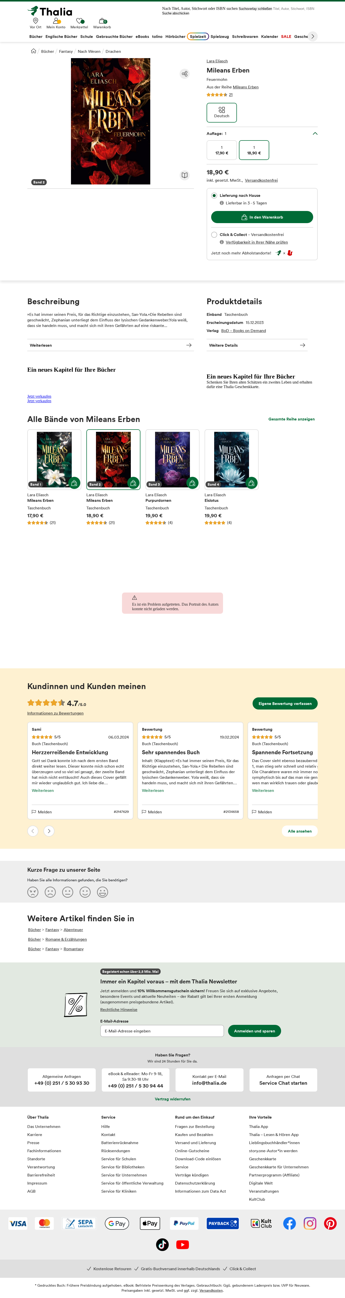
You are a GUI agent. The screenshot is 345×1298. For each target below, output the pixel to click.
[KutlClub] (261, 1224)
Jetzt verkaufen (39, 396)
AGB (31, 1191)
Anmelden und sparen (254, 1031)
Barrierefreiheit (41, 1174)
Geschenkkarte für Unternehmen (279, 1166)
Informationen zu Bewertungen (55, 713)
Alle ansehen (300, 831)
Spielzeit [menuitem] (198, 36)
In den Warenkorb (266, 217)
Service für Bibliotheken (122, 1166)
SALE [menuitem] (286, 36)
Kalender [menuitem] (269, 36)
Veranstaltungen (264, 1191)
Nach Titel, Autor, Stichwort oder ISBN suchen (200, 8)
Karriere (34, 1134)
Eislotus (232, 477)
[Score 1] (32, 892)
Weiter (313, 36)
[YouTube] (182, 1245)
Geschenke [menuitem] (304, 36)
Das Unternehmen (43, 1126)
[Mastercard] (44, 1224)
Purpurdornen (172, 477)
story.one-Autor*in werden (273, 1150)
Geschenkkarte (262, 1158)
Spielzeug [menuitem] (220, 36)
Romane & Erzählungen (66, 939)
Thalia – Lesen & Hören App (274, 1134)
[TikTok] (162, 1245)
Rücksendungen (115, 1150)
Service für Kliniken (118, 1191)
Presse (33, 1142)
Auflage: (216, 133)
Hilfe (105, 1126)
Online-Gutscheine (192, 1150)
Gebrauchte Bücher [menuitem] (114, 36)
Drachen (113, 51)
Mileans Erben (246, 86)
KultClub (257, 1199)
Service (108, 1117)
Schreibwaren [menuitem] (245, 36)
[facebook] (289, 1224)
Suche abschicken (175, 13)
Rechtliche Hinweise (118, 1009)
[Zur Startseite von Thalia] (52, 11)
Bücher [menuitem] (35, 36)
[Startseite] (33, 50)
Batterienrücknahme (119, 1142)
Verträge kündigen (192, 1174)
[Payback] (222, 1224)
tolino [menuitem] (157, 36)
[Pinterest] (330, 1224)
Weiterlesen (41, 345)
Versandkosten (211, 1290)
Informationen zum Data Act (200, 1191)
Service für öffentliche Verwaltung (132, 1183)
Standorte (36, 1158)
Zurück (32, 831)
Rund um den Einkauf (194, 1117)
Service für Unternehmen (124, 1174)
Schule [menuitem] (86, 36)
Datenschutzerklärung (195, 1183)
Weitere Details (223, 345)
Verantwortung (41, 1166)
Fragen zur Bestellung (194, 1126)
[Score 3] (67, 892)
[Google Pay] (117, 1224)
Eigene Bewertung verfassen (285, 703)
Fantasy (66, 51)
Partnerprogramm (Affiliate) (274, 1174)
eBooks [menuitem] (142, 36)
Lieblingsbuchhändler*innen (274, 1142)
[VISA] (17, 1224)
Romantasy (74, 948)
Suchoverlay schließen (255, 9)
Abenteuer (73, 929)
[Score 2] (50, 892)
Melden (45, 811)
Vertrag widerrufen (172, 1099)
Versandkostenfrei (261, 180)
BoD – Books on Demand (243, 330)
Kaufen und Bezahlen (194, 1134)
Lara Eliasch (217, 60)
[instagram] (310, 1224)
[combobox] (214, 196)
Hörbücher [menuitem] (175, 36)
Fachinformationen (44, 1150)
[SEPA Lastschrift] (79, 1224)
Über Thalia (38, 1117)
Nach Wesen (89, 51)
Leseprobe (185, 175)
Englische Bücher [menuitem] (61, 36)
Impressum (37, 1183)
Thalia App (258, 1126)
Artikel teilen (185, 74)
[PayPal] (184, 1224)
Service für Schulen (118, 1158)
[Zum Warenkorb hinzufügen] (74, 483)
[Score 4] (85, 892)
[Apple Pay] (149, 1224)
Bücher (47, 51)
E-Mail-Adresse (114, 1021)
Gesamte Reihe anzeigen (291, 419)
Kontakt (108, 1134)
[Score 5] (102, 892)
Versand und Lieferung (195, 1142)
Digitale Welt (261, 1183)
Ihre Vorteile (260, 1117)
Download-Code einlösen (198, 1158)
